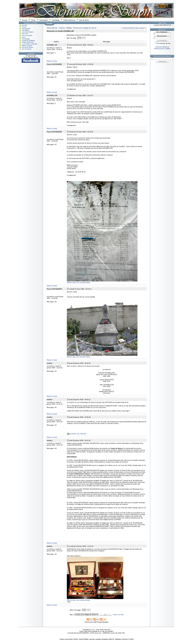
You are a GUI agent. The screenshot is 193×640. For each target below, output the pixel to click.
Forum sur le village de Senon (84, 28)
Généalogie (55, 20)
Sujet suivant (139, 28)
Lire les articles (27, 35)
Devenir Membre (162, 47)
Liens (24, 37)
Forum (33, 20)
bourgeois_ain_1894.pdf (78, 434)
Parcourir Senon (27, 47)
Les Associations (27, 32)
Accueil (24, 20)
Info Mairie (25, 30)
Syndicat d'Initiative (28, 40)
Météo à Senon (27, 45)
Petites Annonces (69, 20)
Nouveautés (43, 20)
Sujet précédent (128, 28)
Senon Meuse (52, 28)
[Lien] (93, 629)
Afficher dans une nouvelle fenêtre (78, 282)
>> (84, 38)
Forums (62, 28)
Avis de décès (84, 20)
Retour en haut (52, 61)
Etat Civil (25, 33)
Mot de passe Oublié (162, 48)
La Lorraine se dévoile (29, 44)
